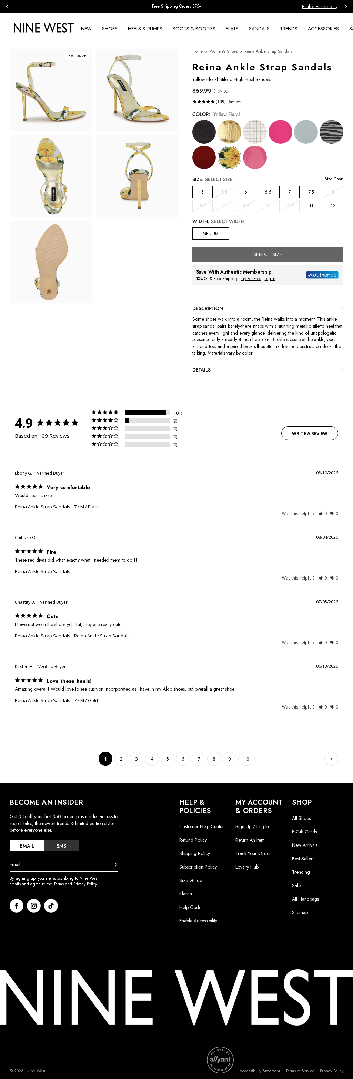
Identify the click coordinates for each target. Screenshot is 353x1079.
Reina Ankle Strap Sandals (42, 507)
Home (197, 52)
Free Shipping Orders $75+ (32, 6)
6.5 (268, 192)
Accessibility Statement (260, 1071)
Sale (296, 885)
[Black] (204, 132)
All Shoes (301, 818)
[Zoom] (51, 90)
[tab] (27, 845)
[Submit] (116, 865)
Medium (211, 233)
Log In (270, 279)
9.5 (249, 207)
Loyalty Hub (247, 866)
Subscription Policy (198, 866)
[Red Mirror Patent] (204, 157)
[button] (323, 513)
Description (207, 308)
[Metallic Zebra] (331, 132)
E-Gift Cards (304, 831)
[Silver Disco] (255, 132)
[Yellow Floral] (229, 157)
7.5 (311, 192)
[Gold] (229, 132)
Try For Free (251, 279)
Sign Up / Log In (252, 826)
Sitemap (300, 912)
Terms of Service (299, 1071)
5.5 (227, 193)
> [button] (331, 758)
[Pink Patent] (255, 157)
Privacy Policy (331, 1071)
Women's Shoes (224, 52)
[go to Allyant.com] (220, 1060)
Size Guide (190, 880)
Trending (301, 872)
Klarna (185, 893)
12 (333, 206)
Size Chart (334, 179)
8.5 (206, 207)
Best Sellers (303, 858)
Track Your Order (253, 853)
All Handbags (305, 898)
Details (201, 369)
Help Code (190, 907)
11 (311, 206)
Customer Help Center (201, 826)
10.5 (293, 207)
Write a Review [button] (309, 433)
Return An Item (250, 840)
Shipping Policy (194, 853)
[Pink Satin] (280, 132)
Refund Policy (193, 840)
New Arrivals (304, 845)
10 (272, 207)
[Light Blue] (306, 132)
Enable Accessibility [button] (319, 6)
